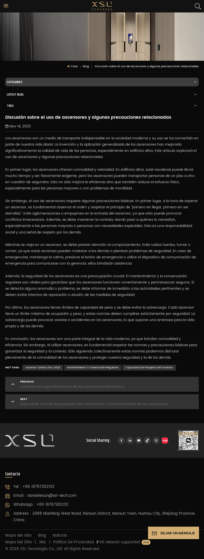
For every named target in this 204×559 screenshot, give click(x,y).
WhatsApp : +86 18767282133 (40, 505)
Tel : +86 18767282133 (33, 487)
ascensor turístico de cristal (42, 368)
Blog (86, 66)
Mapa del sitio (18, 535)
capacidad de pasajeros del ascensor (149, 368)
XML (42, 542)
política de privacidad (73, 542)
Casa (74, 66)
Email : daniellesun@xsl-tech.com (45, 496)
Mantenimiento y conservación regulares (92, 368)
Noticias (59, 535)
